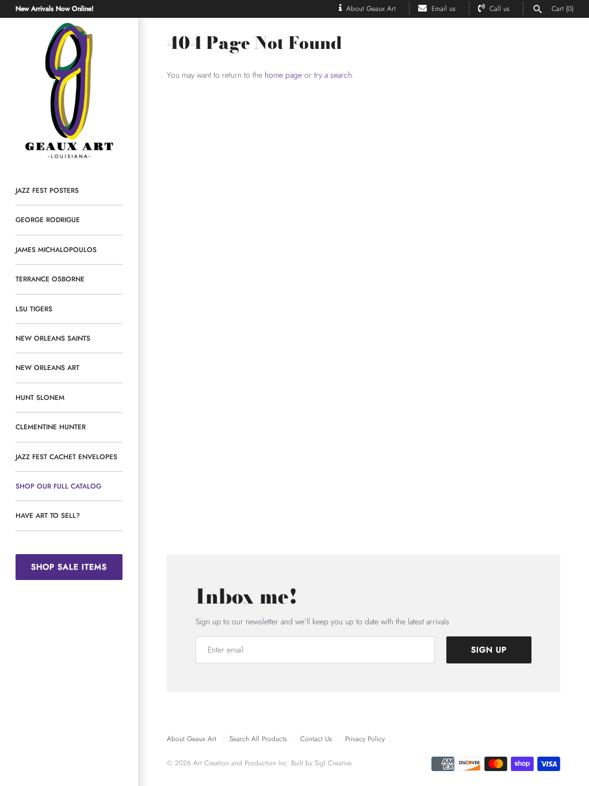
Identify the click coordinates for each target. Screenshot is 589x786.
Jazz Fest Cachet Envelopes (66, 456)
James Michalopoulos (56, 249)
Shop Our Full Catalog (58, 486)
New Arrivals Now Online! (55, 8)
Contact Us (316, 738)
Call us (499, 8)
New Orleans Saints (53, 338)
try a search (333, 75)
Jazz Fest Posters (47, 190)
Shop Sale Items (69, 567)
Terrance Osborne (50, 279)
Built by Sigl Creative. (322, 763)
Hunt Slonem (40, 397)
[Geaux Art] (69, 91)
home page (283, 75)
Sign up (489, 649)
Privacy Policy (365, 738)
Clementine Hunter (51, 427)
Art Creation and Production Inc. (242, 763)
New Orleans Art (47, 367)
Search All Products (258, 738)
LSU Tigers (34, 309)
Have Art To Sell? (48, 515)
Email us (443, 8)
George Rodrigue (48, 219)
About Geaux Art (371, 8)
